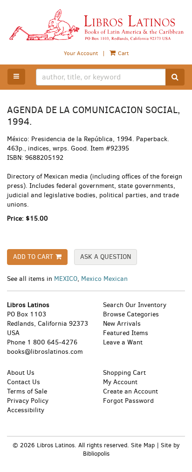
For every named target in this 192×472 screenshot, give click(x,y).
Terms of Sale (27, 391)
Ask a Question (105, 256)
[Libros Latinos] (96, 25)
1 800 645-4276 (52, 342)
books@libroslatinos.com (45, 351)
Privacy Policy (27, 400)
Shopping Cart (124, 372)
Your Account (81, 53)
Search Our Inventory (134, 304)
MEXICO (65, 278)
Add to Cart (33, 256)
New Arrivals (122, 323)
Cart (123, 53)
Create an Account (130, 391)
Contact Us (23, 382)
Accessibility (25, 410)
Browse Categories (131, 314)
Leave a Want (123, 342)
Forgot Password (128, 400)
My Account (120, 382)
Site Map (143, 445)
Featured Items (125, 333)
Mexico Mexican (104, 278)
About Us (20, 372)
